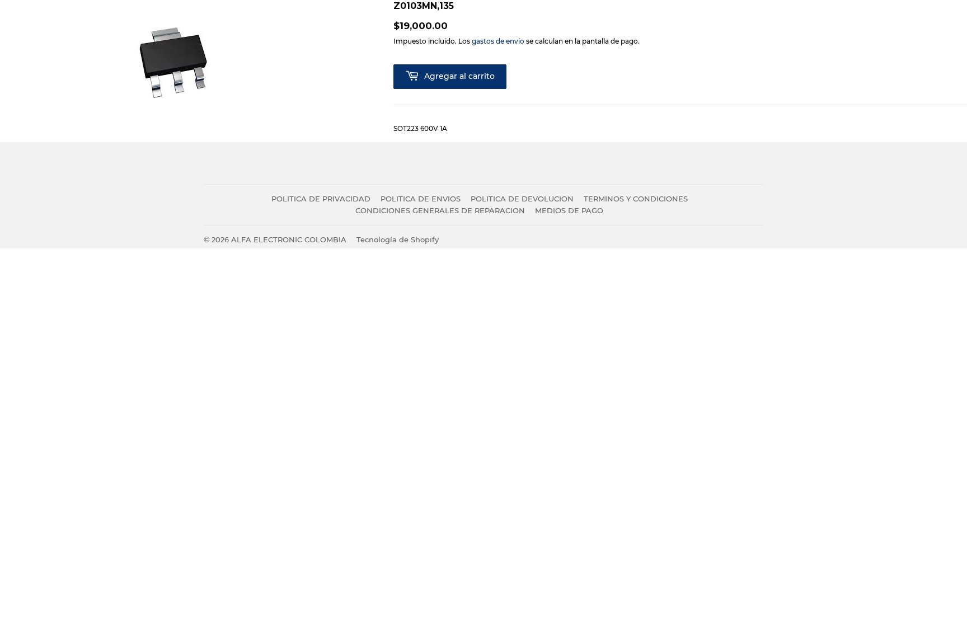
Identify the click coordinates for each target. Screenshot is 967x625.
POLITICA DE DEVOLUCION (522, 198)
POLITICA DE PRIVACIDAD (320, 198)
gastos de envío (498, 41)
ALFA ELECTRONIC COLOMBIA (288, 239)
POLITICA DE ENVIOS (421, 198)
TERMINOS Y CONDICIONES (636, 198)
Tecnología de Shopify (397, 239)
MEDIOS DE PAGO (569, 210)
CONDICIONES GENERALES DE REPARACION (440, 210)
